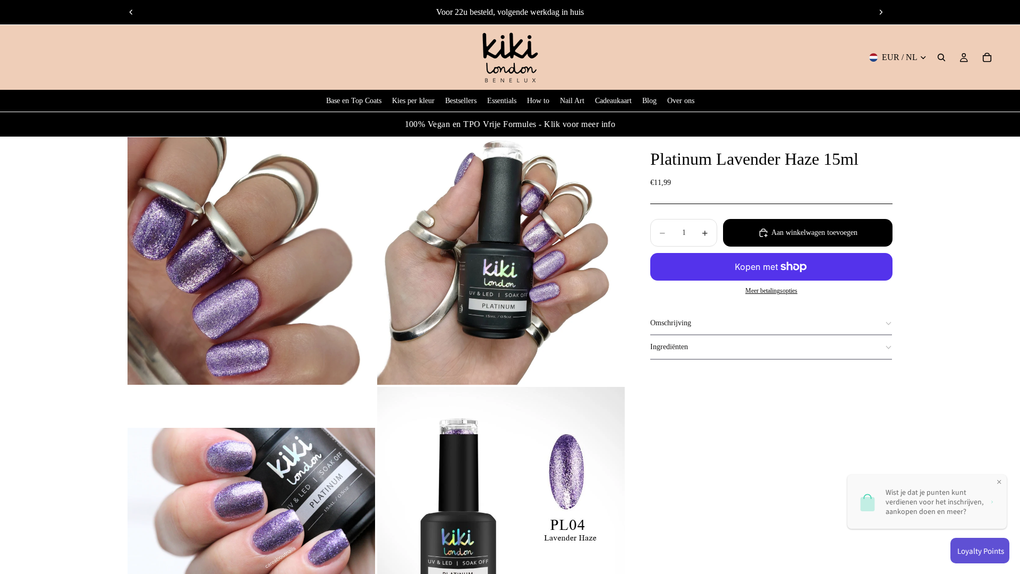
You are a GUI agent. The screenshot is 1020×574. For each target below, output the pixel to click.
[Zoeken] (941, 57)
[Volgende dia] (880, 12)
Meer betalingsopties (771, 291)
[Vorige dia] (131, 12)
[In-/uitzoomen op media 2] (501, 261)
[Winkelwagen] (987, 57)
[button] (771, 323)
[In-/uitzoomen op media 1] (251, 261)
